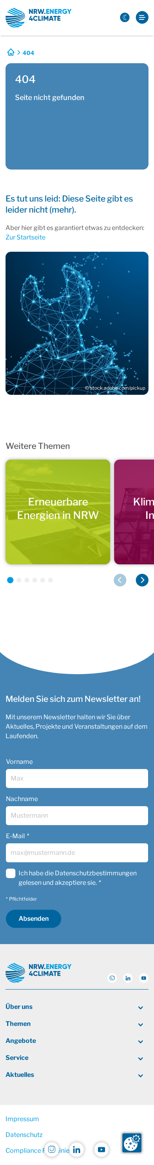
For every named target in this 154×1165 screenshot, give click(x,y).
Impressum (22, 1119)
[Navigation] (142, 18)
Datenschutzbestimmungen (96, 873)
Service (17, 1057)
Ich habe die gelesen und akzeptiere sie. (78, 877)
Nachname (22, 799)
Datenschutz (24, 1135)
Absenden (34, 918)
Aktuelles (20, 1074)
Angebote (21, 1040)
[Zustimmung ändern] (131, 1142)
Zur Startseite (25, 237)
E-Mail (15, 836)
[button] (10, 580)
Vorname (19, 761)
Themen (18, 1023)
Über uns (19, 1006)
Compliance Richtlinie (37, 1150)
